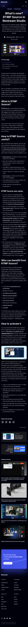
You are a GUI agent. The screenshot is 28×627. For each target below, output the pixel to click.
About (15, 597)
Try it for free (7, 563)
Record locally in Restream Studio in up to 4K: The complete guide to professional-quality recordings (13, 479)
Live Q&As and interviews (10, 293)
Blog (2, 597)
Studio (2, 585)
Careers (15, 599)
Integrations (3, 601)
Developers (16, 587)
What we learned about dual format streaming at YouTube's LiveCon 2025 (13, 500)
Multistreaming (7, 157)
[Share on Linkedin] (10, 422)
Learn (2, 599)
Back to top (23, 427)
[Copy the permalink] (13, 422)
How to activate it (6, 68)
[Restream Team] (4, 37)
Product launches (7, 305)
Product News (17, 8)
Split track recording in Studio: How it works (9, 450)
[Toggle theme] (26, 6)
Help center (3, 606)
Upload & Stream (5, 587)
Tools (2, 604)
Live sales (5, 307)
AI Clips (2, 589)
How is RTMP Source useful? (8, 64)
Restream (10, 8)
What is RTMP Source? (7, 62)
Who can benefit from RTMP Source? (10, 66)
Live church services (8, 300)
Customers (16, 585)
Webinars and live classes (10, 295)
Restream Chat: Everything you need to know (19, 437)
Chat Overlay (6, 176)
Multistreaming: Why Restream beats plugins (13, 541)
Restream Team (11, 37)
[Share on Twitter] (2, 422)
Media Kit (16, 604)
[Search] (23, 6)
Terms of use (4, 608)
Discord (15, 582)
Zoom (6, 112)
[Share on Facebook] (6, 422)
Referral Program (17, 589)
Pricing (15, 601)
